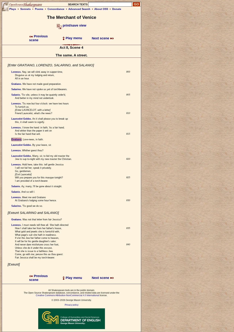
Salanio (15, 94)
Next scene (101, 38)
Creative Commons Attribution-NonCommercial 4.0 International (67, 295)
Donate (116, 9)
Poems (39, 9)
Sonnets (25, 9)
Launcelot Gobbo (21, 118)
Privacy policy (71, 305)
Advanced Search (79, 9)
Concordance (56, 9)
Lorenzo (16, 72)
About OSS (101, 9)
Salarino (16, 89)
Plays (12, 9)
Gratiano (16, 84)
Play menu (73, 38)
